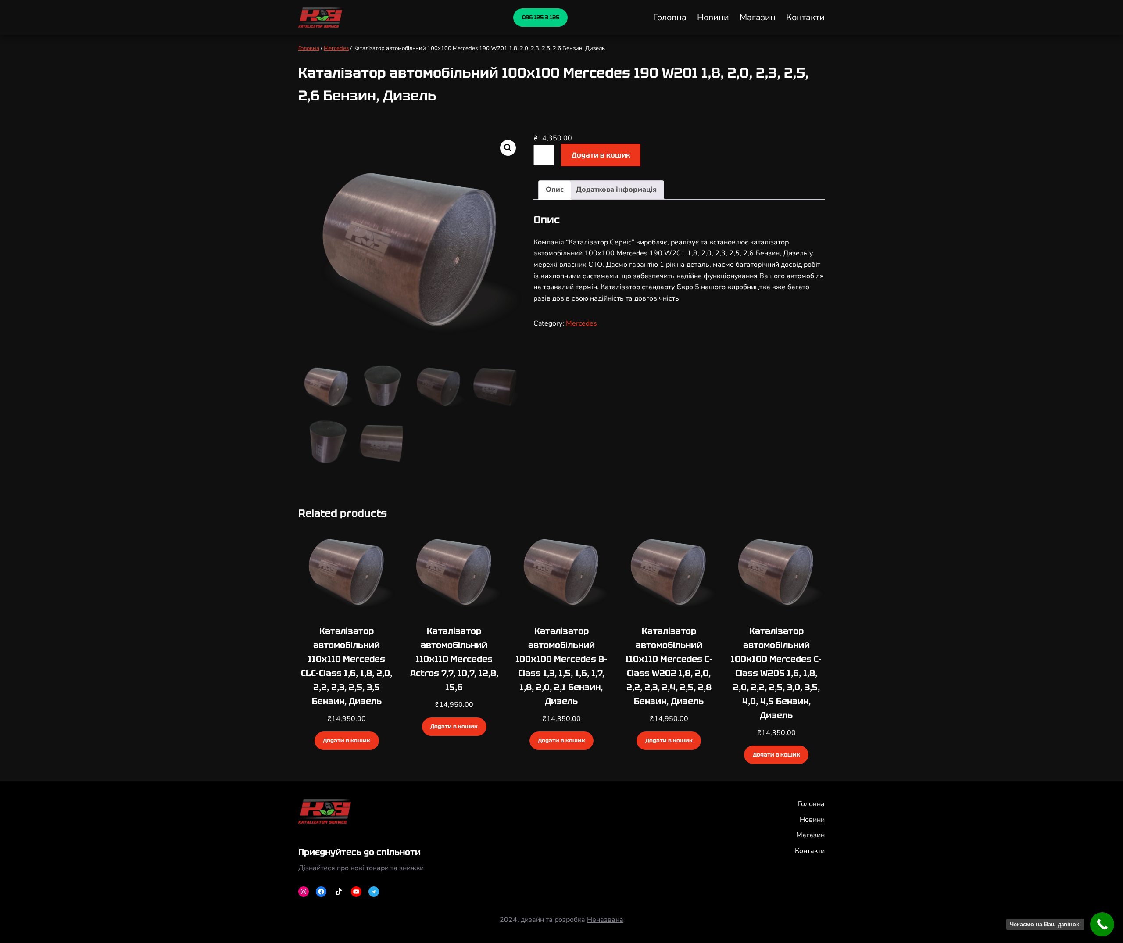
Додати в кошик (601, 155)
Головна (308, 48)
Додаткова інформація (616, 189)
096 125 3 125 (540, 17)
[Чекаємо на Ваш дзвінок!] (1102, 924)
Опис (555, 189)
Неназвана (605, 920)
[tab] (554, 190)
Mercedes (336, 48)
